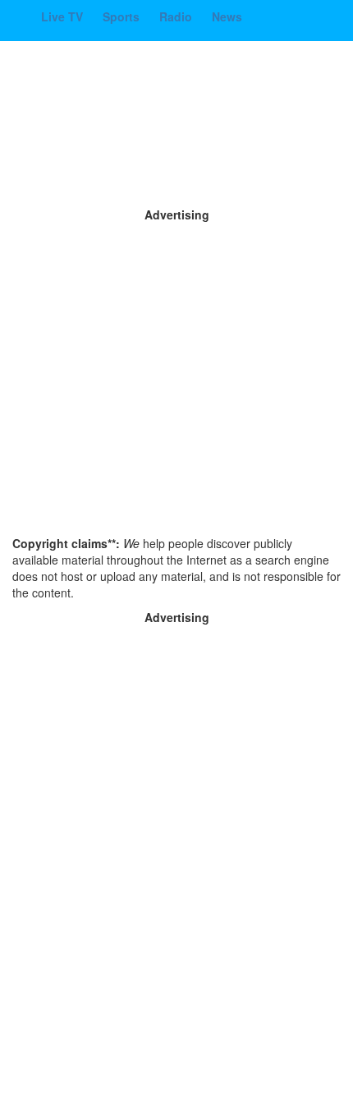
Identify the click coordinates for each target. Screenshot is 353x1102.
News (227, 16)
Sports (123, 16)
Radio (177, 16)
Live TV (63, 16)
